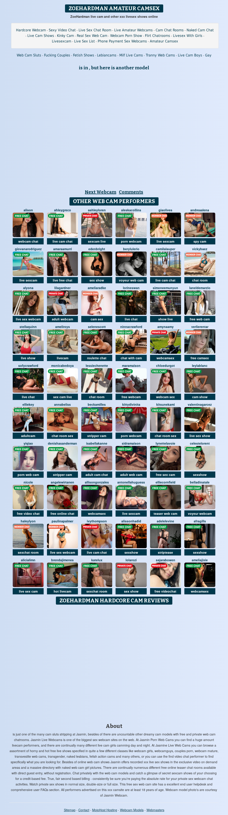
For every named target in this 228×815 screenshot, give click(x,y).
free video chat (28, 513)
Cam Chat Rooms (170, 30)
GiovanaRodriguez (28, 249)
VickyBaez (199, 249)
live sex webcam (28, 319)
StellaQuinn (28, 326)
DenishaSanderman (62, 443)
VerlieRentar (199, 326)
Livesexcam (61, 41)
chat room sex (62, 435)
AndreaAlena (199, 210)
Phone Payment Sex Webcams (122, 41)
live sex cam (28, 591)
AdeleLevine (165, 521)
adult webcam (62, 319)
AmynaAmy (165, 326)
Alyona (28, 288)
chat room (200, 280)
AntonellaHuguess (131, 482)
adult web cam (131, 474)
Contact (83, 810)
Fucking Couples (57, 55)
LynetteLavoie (165, 443)
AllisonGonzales (97, 482)
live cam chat (63, 241)
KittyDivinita (131, 404)
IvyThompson (97, 521)
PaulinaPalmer (62, 521)
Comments (131, 192)
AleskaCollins (131, 210)
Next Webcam (100, 192)
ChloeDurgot (165, 365)
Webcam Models (132, 810)
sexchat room (28, 552)
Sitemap (69, 810)
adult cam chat (97, 474)
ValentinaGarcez (200, 404)
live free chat (62, 280)
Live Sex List (84, 41)
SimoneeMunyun (165, 288)
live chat (131, 319)
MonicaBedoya (62, 365)
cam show (200, 397)
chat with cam (131, 358)
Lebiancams (106, 55)
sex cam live (62, 397)
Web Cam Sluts (29, 55)
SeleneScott (97, 326)
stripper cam (96, 435)
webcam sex (165, 397)
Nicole (28, 482)
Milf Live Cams (131, 55)
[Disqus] (114, 662)
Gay (208, 55)
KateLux (96, 560)
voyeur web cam (131, 280)
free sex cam (165, 474)
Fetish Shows (83, 55)
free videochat (165, 591)
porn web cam (28, 474)
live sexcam (165, 241)
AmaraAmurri (62, 249)
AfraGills (200, 521)
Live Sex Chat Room (95, 30)
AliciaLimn (28, 560)
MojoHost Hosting (104, 810)
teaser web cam (165, 513)
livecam (62, 358)
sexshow (200, 474)
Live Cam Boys (190, 55)
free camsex (200, 358)
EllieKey (28, 404)
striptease (165, 552)
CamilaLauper (165, 249)
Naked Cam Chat (200, 30)
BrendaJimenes (62, 560)
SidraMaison (131, 443)
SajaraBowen (165, 560)
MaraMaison (131, 365)
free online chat (62, 513)
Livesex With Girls (187, 36)
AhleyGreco (62, 210)
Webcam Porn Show (126, 36)
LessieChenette (97, 365)
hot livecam (62, 591)
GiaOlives (165, 210)
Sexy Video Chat (62, 30)
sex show (97, 280)
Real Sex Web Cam (92, 36)
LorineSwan (131, 288)
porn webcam (131, 241)
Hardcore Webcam (31, 30)
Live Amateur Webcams (133, 30)
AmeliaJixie (200, 560)
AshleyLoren (97, 210)
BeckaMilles (97, 404)
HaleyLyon (28, 521)
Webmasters (155, 810)
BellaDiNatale (200, 482)
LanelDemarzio (199, 288)
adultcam (28, 435)
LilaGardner (62, 288)
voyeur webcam (200, 513)
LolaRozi (131, 560)
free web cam (200, 319)
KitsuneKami (165, 404)
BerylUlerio (131, 249)
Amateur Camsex (164, 41)
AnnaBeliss (62, 404)
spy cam (199, 241)
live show (28, 358)
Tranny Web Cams (160, 55)
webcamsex (165, 358)
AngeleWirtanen (62, 482)
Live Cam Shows (40, 36)
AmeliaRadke (97, 288)
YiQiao (28, 443)
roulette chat (96, 358)
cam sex (97, 319)
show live (165, 319)
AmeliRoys (62, 326)
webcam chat (28, 241)
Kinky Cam (65, 36)
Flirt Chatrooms (157, 36)
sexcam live (97, 241)
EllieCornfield (165, 482)
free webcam (131, 397)
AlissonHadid (131, 521)
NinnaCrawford (131, 326)
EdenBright (96, 249)
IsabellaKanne (96, 443)
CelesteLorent (200, 443)
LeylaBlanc (200, 365)
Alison (28, 210)
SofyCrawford (28, 365)
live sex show (199, 435)
